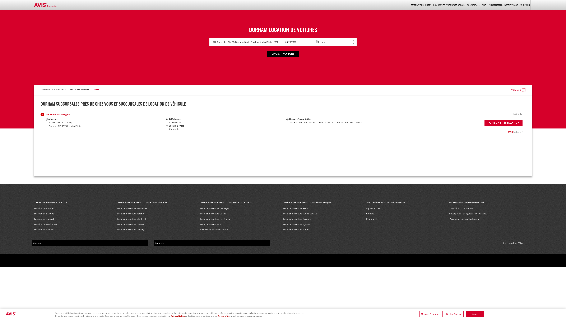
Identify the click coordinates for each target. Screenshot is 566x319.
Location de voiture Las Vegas (214, 208)
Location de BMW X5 (44, 208)
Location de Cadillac (44, 229)
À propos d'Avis (373, 208)
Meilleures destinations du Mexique (307, 202)
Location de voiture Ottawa (130, 224)
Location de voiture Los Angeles (215, 219)
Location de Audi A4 (44, 219)
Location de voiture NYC (212, 224)
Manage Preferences (431, 314)
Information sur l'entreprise (385, 202)
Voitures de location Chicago (214, 229)
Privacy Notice (178, 316)
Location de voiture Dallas (213, 213)
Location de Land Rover (45, 224)
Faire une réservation (503, 122)
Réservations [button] (417, 5)
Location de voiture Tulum (296, 229)
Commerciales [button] (474, 5)
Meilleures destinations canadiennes (142, 202)
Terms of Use (224, 316)
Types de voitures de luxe (50, 202)
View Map (516, 89)
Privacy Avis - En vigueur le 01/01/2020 (468, 213)
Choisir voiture (283, 53)
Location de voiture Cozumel (297, 219)
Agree (475, 314)
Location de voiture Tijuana (296, 224)
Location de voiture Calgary (130, 229)
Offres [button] (428, 5)
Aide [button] (484, 5)
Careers (370, 213)
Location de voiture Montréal (131, 219)
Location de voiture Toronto (130, 213)
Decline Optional (454, 314)
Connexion (524, 5)
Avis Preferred (496, 5)
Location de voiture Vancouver (132, 208)
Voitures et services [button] (455, 5)
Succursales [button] (439, 5)
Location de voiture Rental (296, 208)
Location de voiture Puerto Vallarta (300, 213)
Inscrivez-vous (511, 5)
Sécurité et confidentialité (466, 202)
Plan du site (372, 219)
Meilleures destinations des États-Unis (226, 202)
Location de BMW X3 (44, 213)
